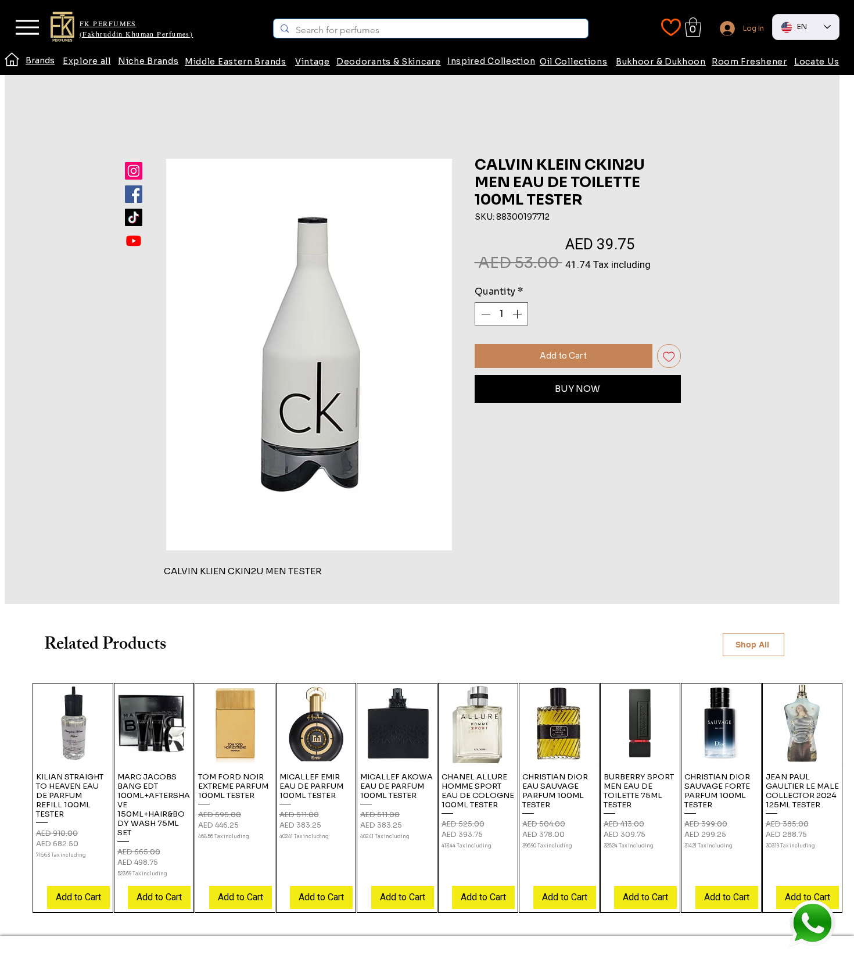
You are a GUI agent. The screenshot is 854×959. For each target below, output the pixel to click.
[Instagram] (133, 171)
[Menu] (27, 27)
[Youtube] (133, 240)
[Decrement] (484, 314)
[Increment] (518, 314)
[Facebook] (133, 194)
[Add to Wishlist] (669, 356)
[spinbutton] (501, 314)
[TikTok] (133, 217)
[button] (693, 27)
